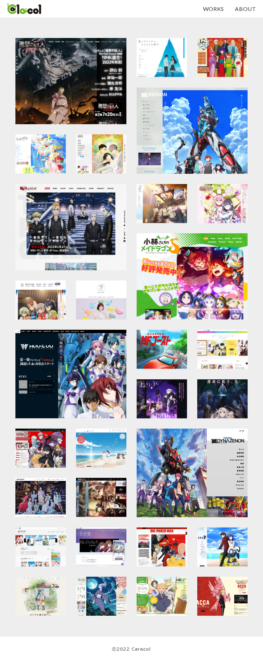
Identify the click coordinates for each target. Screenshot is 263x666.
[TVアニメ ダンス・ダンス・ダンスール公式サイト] (101, 153)
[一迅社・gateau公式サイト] (40, 546)
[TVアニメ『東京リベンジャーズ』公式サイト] (70, 227)
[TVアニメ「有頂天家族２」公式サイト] (101, 596)
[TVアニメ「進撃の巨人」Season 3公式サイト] (101, 497)
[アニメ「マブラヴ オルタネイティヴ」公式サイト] (70, 374)
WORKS (213, 9)
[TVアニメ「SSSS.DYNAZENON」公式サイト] (192, 473)
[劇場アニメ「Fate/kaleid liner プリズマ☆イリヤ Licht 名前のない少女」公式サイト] (222, 398)
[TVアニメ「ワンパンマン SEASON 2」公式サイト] (162, 546)
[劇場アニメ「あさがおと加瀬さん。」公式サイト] (40, 596)
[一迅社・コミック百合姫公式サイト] (101, 546)
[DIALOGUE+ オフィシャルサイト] (40, 497)
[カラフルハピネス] (222, 349)
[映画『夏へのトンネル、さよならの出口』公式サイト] (162, 57)
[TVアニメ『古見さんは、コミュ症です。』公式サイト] (162, 203)
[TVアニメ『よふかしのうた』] (162, 398)
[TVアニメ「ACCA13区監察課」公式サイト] (222, 596)
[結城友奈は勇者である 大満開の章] (222, 203)
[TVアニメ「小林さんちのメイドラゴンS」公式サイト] (192, 276)
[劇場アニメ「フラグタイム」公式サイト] (101, 448)
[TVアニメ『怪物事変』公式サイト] (40, 448)
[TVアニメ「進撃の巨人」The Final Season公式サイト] (70, 81)
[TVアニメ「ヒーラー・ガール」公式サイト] (40, 153)
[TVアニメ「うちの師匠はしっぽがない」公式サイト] (222, 57)
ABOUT (245, 9)
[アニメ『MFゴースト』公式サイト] (162, 349)
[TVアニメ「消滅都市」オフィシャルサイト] (222, 546)
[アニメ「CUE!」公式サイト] (40, 299)
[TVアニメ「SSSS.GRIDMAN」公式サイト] (192, 131)
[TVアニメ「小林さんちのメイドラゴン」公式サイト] (162, 596)
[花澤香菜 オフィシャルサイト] (101, 299)
